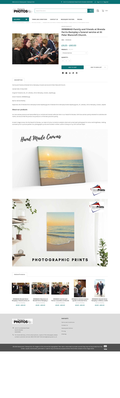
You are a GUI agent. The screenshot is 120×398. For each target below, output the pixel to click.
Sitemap (63, 334)
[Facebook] (62, 73)
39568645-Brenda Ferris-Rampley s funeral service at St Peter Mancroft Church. (20, 300)
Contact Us (54, 19)
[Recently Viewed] (98, 11)
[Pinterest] (76, 73)
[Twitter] (73, 73)
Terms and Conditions (39, 19)
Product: (67, 49)
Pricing (79, 19)
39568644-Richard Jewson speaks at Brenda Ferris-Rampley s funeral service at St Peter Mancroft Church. (80, 301)
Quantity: (64, 57)
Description (18, 80)
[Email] (66, 73)
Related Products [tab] (19, 274)
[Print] (69, 73)
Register (105, 2)
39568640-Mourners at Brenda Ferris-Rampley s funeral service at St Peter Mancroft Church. (40, 301)
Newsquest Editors (67, 19)
